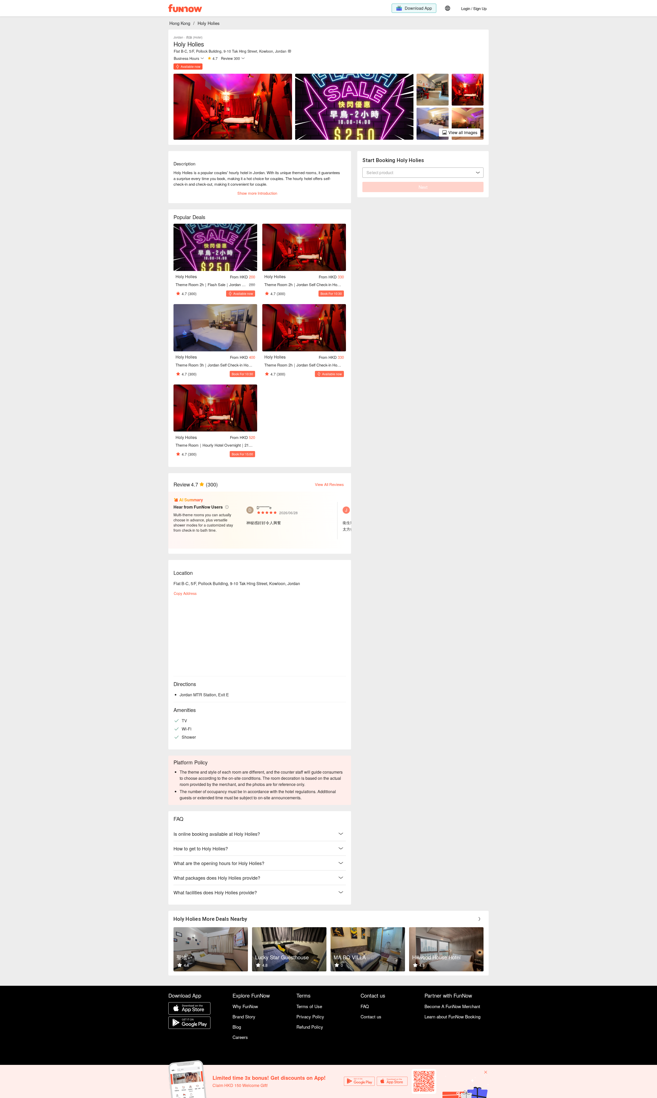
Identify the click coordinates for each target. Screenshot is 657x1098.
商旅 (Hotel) (194, 37)
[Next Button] (479, 919)
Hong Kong (179, 23)
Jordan (178, 37)
